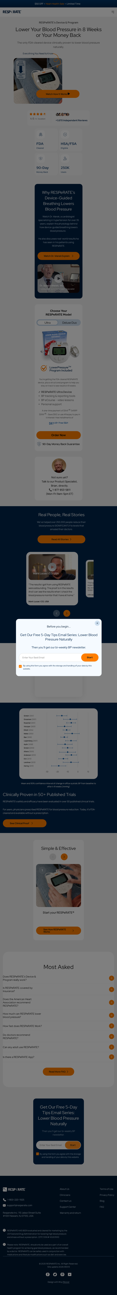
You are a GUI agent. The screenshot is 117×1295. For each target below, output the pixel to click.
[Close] (97, 623)
